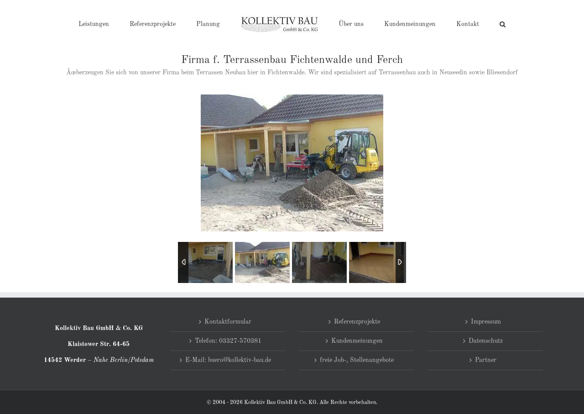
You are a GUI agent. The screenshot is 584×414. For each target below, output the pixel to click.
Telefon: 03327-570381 (228, 341)
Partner (485, 360)
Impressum (486, 322)
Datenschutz (486, 341)
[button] (465, 24)
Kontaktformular (227, 322)
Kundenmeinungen (357, 341)
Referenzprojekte (357, 322)
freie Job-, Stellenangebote (357, 360)
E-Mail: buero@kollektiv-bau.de (228, 360)
